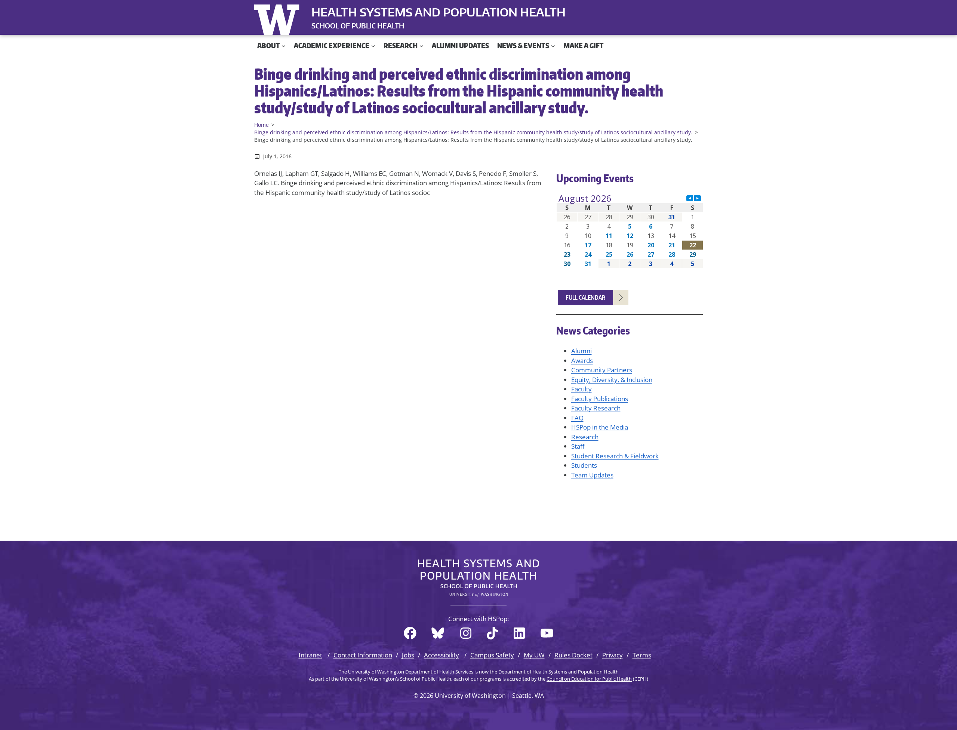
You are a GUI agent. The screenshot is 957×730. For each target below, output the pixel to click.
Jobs (408, 655)
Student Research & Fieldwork (615, 456)
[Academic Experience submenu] (373, 46)
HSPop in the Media (599, 427)
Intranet (310, 655)
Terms (642, 655)
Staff (577, 446)
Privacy (612, 655)
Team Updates (592, 475)
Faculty (581, 389)
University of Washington (278, 18)
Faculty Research (596, 408)
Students (584, 465)
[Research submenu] (421, 46)
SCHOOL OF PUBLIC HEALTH (357, 25)
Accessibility (441, 655)
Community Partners (601, 370)
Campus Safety (492, 655)
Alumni (581, 350)
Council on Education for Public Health (589, 678)
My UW (534, 655)
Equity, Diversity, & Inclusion (611, 379)
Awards (582, 360)
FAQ (577, 417)
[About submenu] (283, 46)
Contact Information (362, 655)
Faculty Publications (599, 398)
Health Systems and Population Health (438, 12)
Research (584, 437)
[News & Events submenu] (553, 46)
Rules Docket (573, 655)
